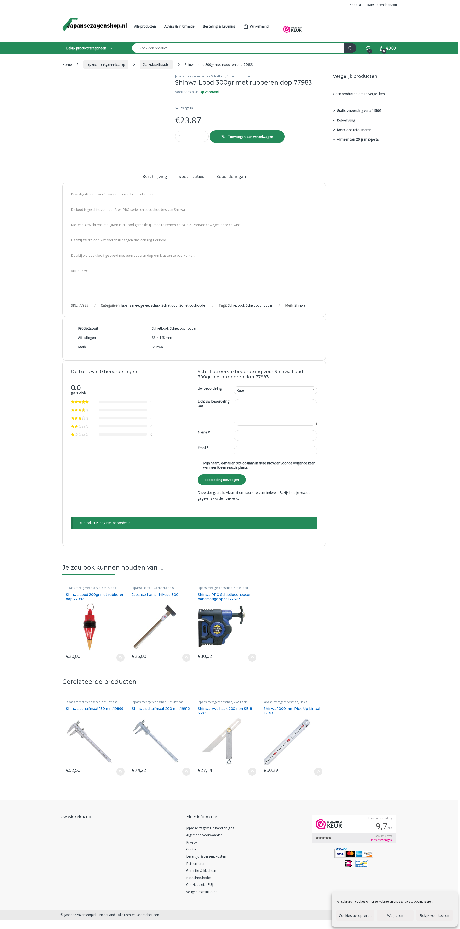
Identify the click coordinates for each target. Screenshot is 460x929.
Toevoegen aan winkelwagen (250, 136)
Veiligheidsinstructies (201, 891)
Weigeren (395, 915)
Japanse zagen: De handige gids (210, 828)
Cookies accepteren (355, 915)
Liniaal (304, 702)
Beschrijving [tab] (154, 176)
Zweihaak (240, 702)
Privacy (191, 842)
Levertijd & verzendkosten (206, 856)
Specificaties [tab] (191, 176)
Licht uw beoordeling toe (213, 403)
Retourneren (195, 863)
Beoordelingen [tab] (231, 176)
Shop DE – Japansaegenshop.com (374, 4)
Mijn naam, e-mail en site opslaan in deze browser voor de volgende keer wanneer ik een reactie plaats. (259, 465)
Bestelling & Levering (219, 26)
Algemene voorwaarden (204, 835)
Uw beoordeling (210, 388)
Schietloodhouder (156, 64)
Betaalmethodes (199, 877)
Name (204, 432)
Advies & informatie (179, 26)
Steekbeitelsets (163, 588)
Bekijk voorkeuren (434, 915)
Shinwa (299, 305)
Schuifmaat (109, 702)
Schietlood (218, 76)
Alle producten (145, 26)
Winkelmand (258, 26)
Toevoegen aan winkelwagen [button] (115, 658)
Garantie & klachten (201, 870)
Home (67, 64)
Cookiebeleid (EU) (199, 884)
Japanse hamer (142, 588)
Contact (192, 849)
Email (203, 448)
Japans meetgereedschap (105, 64)
